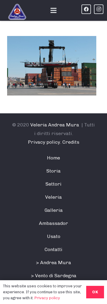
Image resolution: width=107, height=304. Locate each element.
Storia (53, 171)
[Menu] (53, 10)
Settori (53, 184)
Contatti (53, 249)
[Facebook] (86, 9)
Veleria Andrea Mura (54, 125)
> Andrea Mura (53, 262)
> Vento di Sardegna (53, 275)
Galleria (54, 210)
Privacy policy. (44, 142)
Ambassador (53, 223)
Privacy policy (47, 298)
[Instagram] (98, 9)
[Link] (17, 12)
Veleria (53, 197)
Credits (70, 142)
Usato (53, 236)
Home (53, 158)
